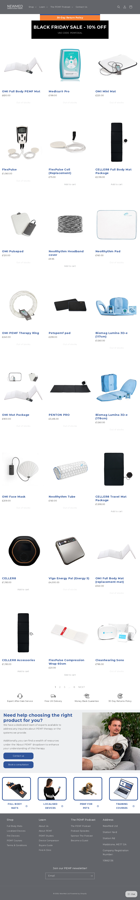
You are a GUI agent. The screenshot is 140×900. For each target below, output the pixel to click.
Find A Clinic (45, 850)
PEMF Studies (46, 836)
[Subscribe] (91, 876)
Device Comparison (49, 840)
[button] (32, 7)
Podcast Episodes (80, 831)
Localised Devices (16, 831)
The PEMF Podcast (81, 826)
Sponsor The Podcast (82, 836)
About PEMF (45, 831)
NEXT (81, 687)
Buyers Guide (46, 845)
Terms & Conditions (17, 845)
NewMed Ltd (65, 894)
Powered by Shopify (78, 894)
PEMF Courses (14, 840)
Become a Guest (79, 840)
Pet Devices (13, 836)
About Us (43, 826)
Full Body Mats (14, 826)
